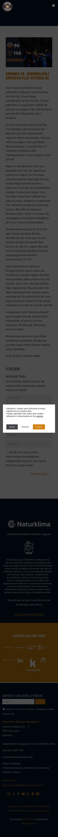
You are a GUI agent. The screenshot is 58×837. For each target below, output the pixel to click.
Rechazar (25, 427)
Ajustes (12, 427)
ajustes (39, 416)
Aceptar (39, 427)
